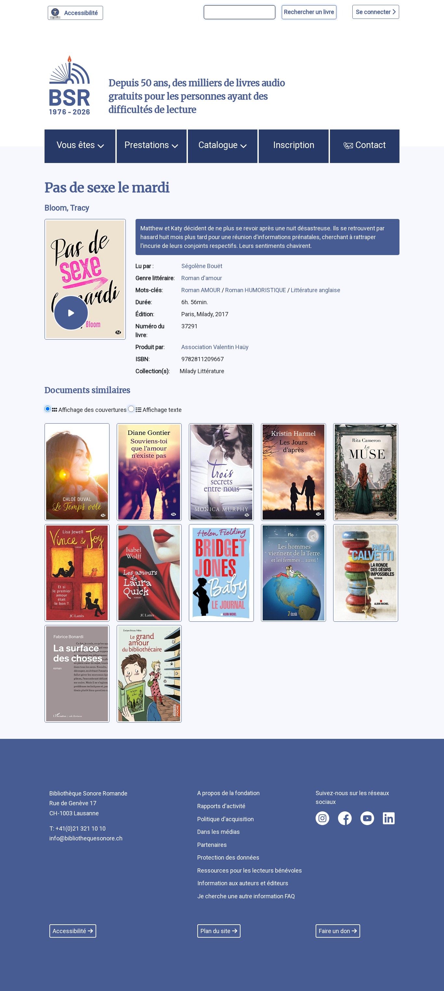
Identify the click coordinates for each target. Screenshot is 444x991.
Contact (369, 145)
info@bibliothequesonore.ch (86, 838)
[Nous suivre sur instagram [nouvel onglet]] (322, 818)
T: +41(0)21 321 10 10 (77, 828)
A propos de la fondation (228, 793)
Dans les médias (218, 831)
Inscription (293, 145)
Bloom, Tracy (67, 207)
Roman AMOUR (201, 290)
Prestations (147, 145)
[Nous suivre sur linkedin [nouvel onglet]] (389, 818)
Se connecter (374, 11)
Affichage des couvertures (92, 409)
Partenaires (212, 844)
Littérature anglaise (315, 290)
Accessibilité (81, 12)
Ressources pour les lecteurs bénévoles (249, 870)
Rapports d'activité (221, 806)
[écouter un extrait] (71, 313)
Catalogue (219, 145)
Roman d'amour (201, 278)
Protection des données (228, 857)
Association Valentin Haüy (215, 347)
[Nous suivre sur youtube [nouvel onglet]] (367, 818)
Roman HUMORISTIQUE (256, 290)
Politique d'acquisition (225, 819)
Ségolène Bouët (201, 266)
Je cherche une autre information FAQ (246, 896)
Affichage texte (161, 409)
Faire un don (334, 931)
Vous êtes (77, 145)
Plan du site (215, 931)
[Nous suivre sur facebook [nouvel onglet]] (345, 818)
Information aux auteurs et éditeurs (242, 883)
